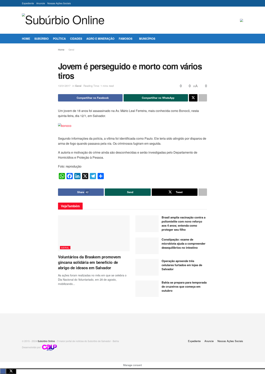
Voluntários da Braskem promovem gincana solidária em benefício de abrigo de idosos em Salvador (89, 262)
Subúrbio (41, 38)
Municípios (147, 38)
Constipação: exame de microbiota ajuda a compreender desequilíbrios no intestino (183, 243)
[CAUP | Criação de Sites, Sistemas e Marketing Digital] (49, 347)
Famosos (125, 38)
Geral (71, 49)
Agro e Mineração (100, 38)
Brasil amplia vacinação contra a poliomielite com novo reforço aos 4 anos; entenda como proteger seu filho (183, 223)
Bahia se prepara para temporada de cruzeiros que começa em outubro (184, 286)
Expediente (28, 3)
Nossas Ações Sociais (59, 3)
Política (59, 38)
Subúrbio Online (46, 341)
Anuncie (40, 3)
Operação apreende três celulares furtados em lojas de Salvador (182, 265)
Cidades (76, 38)
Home (26, 38)
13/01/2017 (64, 86)
